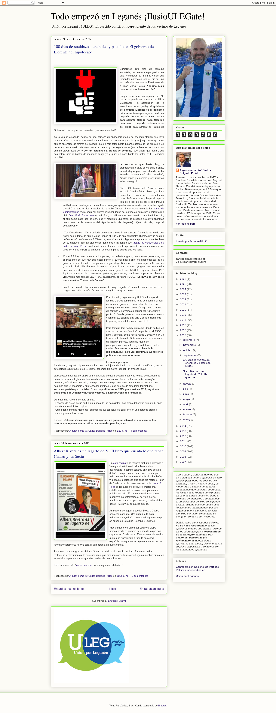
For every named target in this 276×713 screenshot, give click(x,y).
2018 (183, 319)
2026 (183, 278)
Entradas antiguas (152, 588)
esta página (119, 463)
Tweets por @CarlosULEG (191, 241)
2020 (183, 309)
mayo (187, 398)
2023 (183, 294)
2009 (183, 451)
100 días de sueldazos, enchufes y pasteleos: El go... (196, 362)
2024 (183, 289)
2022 (183, 299)
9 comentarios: (140, 575)
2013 (183, 431)
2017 (183, 325)
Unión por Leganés (187, 575)
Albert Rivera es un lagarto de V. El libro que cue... (195, 374)
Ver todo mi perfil (186, 223)
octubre (188, 350)
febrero (188, 414)
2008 (183, 456)
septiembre (190, 355)
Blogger (162, 705)
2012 (183, 436)
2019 (183, 314)
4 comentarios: (139, 430)
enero (187, 419)
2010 (183, 446)
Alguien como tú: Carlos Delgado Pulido (195, 172)
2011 (183, 441)
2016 (183, 330)
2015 (183, 335)
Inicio (112, 588)
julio (186, 388)
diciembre (189, 339)
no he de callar (84, 565)
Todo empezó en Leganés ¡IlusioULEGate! (128, 16)
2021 (183, 304)
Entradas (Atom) (117, 600)
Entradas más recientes (69, 588)
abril (186, 404)
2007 (183, 461)
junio (186, 393)
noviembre (190, 344)
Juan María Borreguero (81, 215)
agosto (187, 383)
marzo (187, 409)
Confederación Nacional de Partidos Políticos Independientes (197, 568)
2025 (183, 284)
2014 (183, 425)
